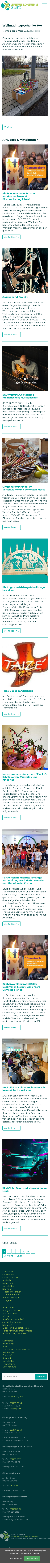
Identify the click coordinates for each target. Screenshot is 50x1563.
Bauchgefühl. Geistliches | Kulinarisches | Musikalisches (20, 396)
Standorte (7, 1340)
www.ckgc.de (17, 1396)
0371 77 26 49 (16, 1403)
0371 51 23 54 (15, 1509)
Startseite (7, 1271)
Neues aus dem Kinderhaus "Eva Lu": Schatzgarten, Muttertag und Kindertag (24, 777)
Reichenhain (9, 1352)
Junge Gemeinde (11, 1322)
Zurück (8, 127)
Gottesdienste (10, 1277)
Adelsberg (8, 1343)
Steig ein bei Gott (11, 1310)
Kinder (6, 1316)
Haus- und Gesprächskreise (17, 1330)
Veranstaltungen (11, 1297)
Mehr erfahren (16, 1558)
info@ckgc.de (15, 1409)
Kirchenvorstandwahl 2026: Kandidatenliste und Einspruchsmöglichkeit (18, 196)
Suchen (41, 1376)
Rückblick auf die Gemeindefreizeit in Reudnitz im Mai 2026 (23, 1089)
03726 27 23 (15, 1485)
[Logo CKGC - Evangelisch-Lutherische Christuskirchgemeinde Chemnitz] (25, 1536)
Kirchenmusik (10, 1313)
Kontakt (6, 1358)
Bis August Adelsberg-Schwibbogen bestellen (24, 589)
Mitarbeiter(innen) (12, 1291)
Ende (19, 1255)
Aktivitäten (8, 1307)
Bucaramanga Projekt (14, 1333)
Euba (5, 1346)
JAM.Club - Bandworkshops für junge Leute (24, 1189)
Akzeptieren (32, 1559)
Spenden (7, 1289)
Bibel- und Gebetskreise (15, 1328)
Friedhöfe (7, 1355)
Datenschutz (9, 1366)
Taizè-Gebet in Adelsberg (17, 690)
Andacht (7, 1280)
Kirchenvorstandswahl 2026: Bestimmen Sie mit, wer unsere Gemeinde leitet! (21, 986)
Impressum (8, 1364)
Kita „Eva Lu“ (9, 1300)
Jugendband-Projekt (15, 297)
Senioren (7, 1325)
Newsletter (8, 1286)
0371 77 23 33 (15, 1459)
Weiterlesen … (12, 237)
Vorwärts (8, 1255)
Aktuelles (7, 1283)
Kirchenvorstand (11, 1294)
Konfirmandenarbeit (13, 1319)
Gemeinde (8, 1274)
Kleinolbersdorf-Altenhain (16, 1349)
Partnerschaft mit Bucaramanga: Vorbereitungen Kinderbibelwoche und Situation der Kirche (23, 880)
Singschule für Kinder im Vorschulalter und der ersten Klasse (23, 488)
